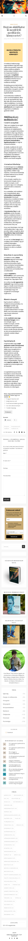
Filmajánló (6, 700)
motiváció (8, 871)
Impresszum (14, 936)
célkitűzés (15, 798)
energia (8, 811)
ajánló (7, 795)
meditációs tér (14, 428)
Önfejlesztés (6, 714)
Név (4, 453)
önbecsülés (9, 908)
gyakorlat (9, 828)
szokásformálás (10, 894)
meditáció (6, 428)
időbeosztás (9, 835)
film (17, 818)
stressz (16, 884)
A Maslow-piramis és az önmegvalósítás (16, 778)
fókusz (20, 825)
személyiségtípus (11, 891)
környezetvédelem (11, 861)
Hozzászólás (7, 475)
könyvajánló (9, 858)
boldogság (18, 795)
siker (7, 884)
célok (7, 802)
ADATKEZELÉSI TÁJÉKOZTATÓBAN (14, 525)
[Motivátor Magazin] (14, 6)
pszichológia (10, 881)
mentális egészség (11, 868)
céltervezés (18, 802)
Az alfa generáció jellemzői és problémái (17, 757)
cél (6, 798)
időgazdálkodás (11, 838)
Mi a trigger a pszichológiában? (14, 752)
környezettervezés (15, 426)
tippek (18, 898)
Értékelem (8, 412)
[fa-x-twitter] (12, 938)
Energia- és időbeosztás (10, 697)
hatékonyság (9, 831)
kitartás (8, 848)
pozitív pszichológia (12, 878)
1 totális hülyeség (11, 408)
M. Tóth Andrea (8, 432)
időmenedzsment (11, 841)
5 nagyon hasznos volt (12, 399)
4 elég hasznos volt (11, 401)
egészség (8, 805)
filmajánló (9, 821)
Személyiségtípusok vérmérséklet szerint (15, 765)
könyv (17, 855)
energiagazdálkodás (12, 815)
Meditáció (14, 24)
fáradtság (9, 825)
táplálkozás (9, 901)
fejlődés (8, 818)
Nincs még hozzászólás (18, 38)
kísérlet (7, 855)
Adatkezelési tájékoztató (13, 934)
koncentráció (10, 851)
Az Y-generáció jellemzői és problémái (17, 748)
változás (8, 904)
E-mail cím (7, 461)
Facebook (14, 729)
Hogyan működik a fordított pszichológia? (15, 761)
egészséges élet (10, 808)
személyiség (9, 888)
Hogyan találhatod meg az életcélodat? (16, 774)
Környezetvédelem (8, 707)
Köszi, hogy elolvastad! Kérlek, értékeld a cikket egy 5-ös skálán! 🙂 (13, 395)
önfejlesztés (10, 911)
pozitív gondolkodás (12, 874)
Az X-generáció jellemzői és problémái (17, 744)
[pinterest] (17, 938)
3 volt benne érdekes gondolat (14, 403)
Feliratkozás (14, 536)
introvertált (9, 845)
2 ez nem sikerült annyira (13, 406)
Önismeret (6, 718)
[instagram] (14, 938)
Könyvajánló (6, 704)
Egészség (5, 694)
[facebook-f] (9, 938)
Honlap (5, 468)
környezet (6, 426)
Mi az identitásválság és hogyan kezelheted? (16, 770)
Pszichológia (6, 721)
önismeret (9, 914)
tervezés (8, 898)
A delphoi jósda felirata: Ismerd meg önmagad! (16, 782)
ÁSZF (20, 934)
